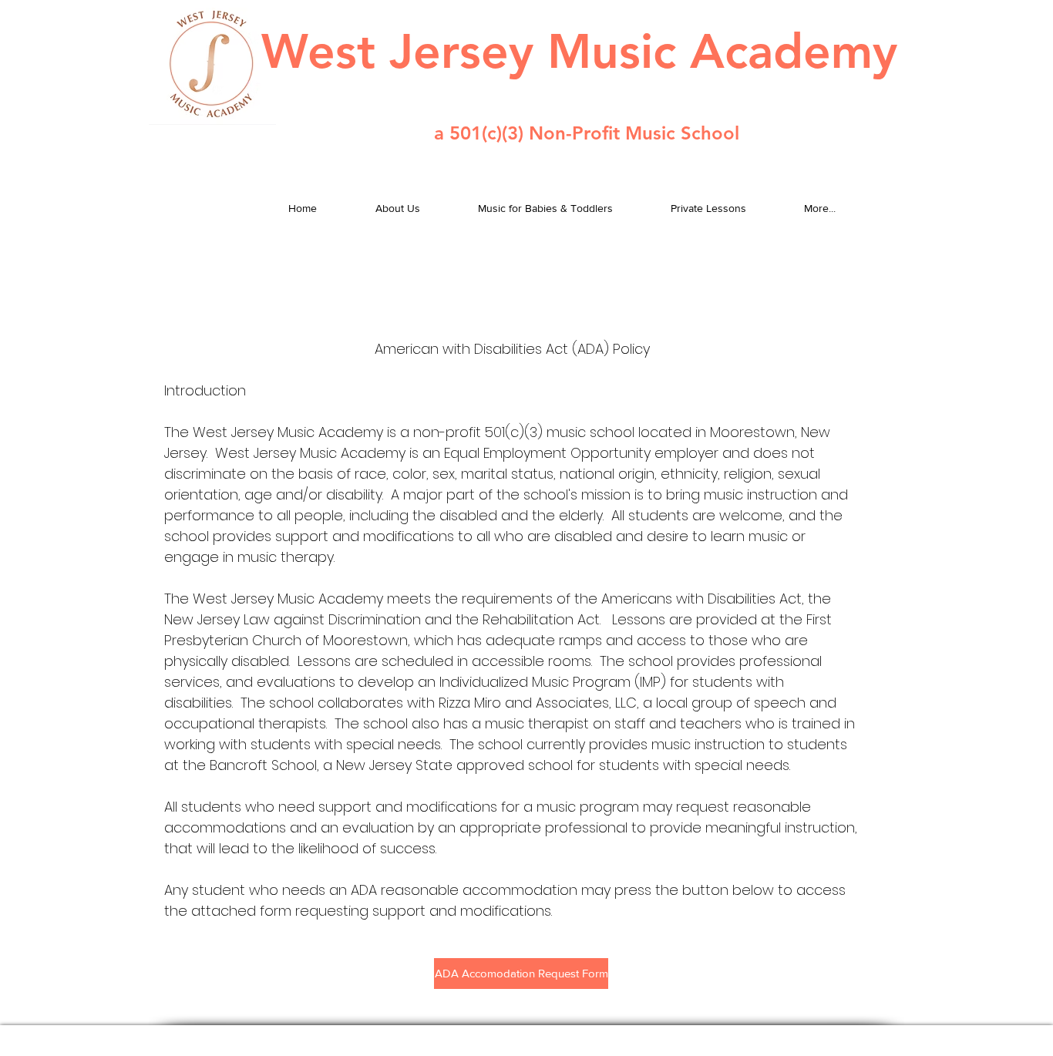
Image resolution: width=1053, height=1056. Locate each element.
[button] (521, 973)
